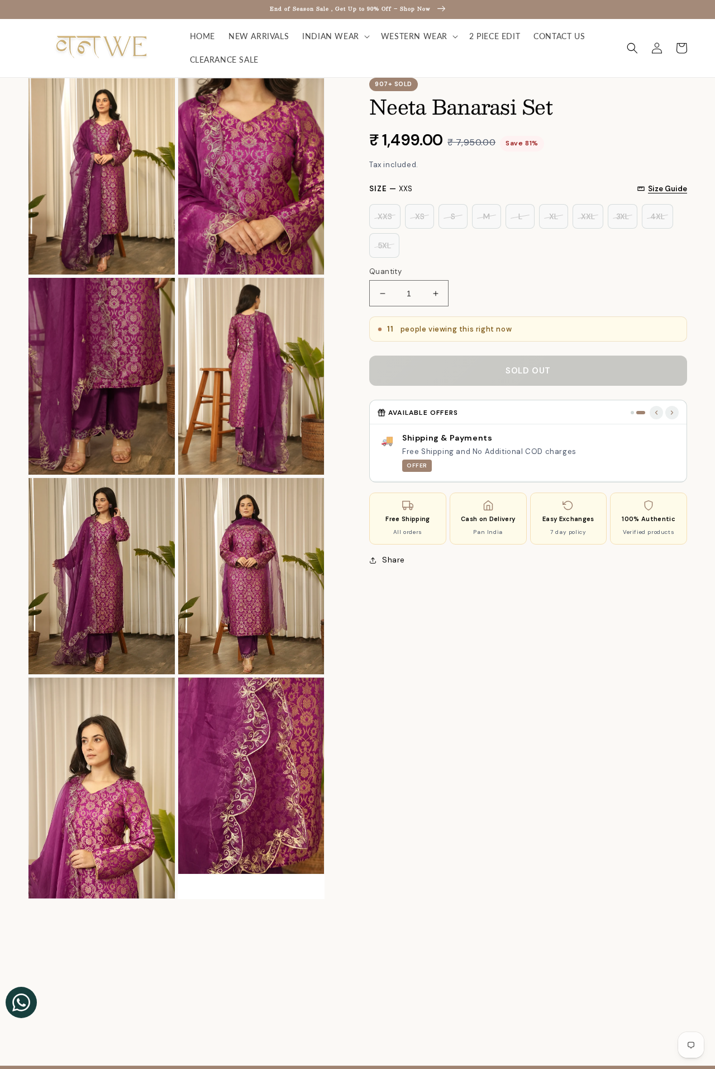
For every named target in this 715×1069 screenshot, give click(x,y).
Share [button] (393, 560)
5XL (384, 245)
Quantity (385, 271)
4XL (657, 216)
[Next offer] (672, 412)
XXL (588, 216)
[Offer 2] (640, 412)
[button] (334, 36)
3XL (622, 216)
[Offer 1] (632, 412)
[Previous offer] (656, 412)
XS (420, 216)
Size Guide (667, 188)
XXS (385, 216)
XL (553, 216)
